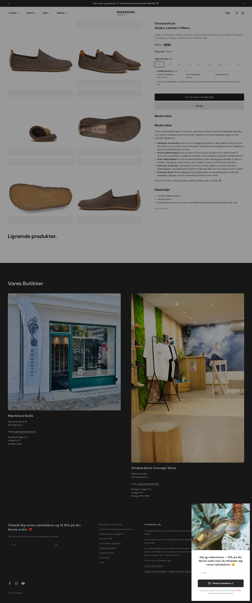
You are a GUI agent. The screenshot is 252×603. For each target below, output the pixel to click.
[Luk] (244, 509)
